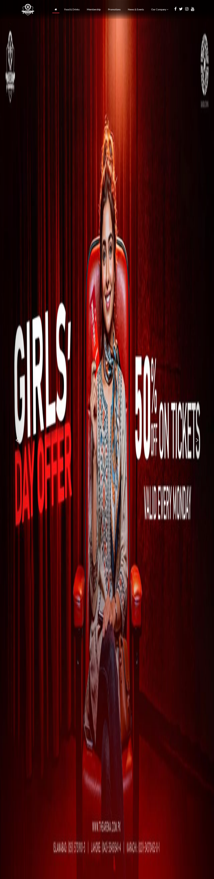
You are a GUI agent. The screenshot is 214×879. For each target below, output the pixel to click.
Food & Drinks (72, 9)
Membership (94, 9)
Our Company (159, 9)
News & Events (136, 9)
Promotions (114, 9)
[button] (16, 439)
